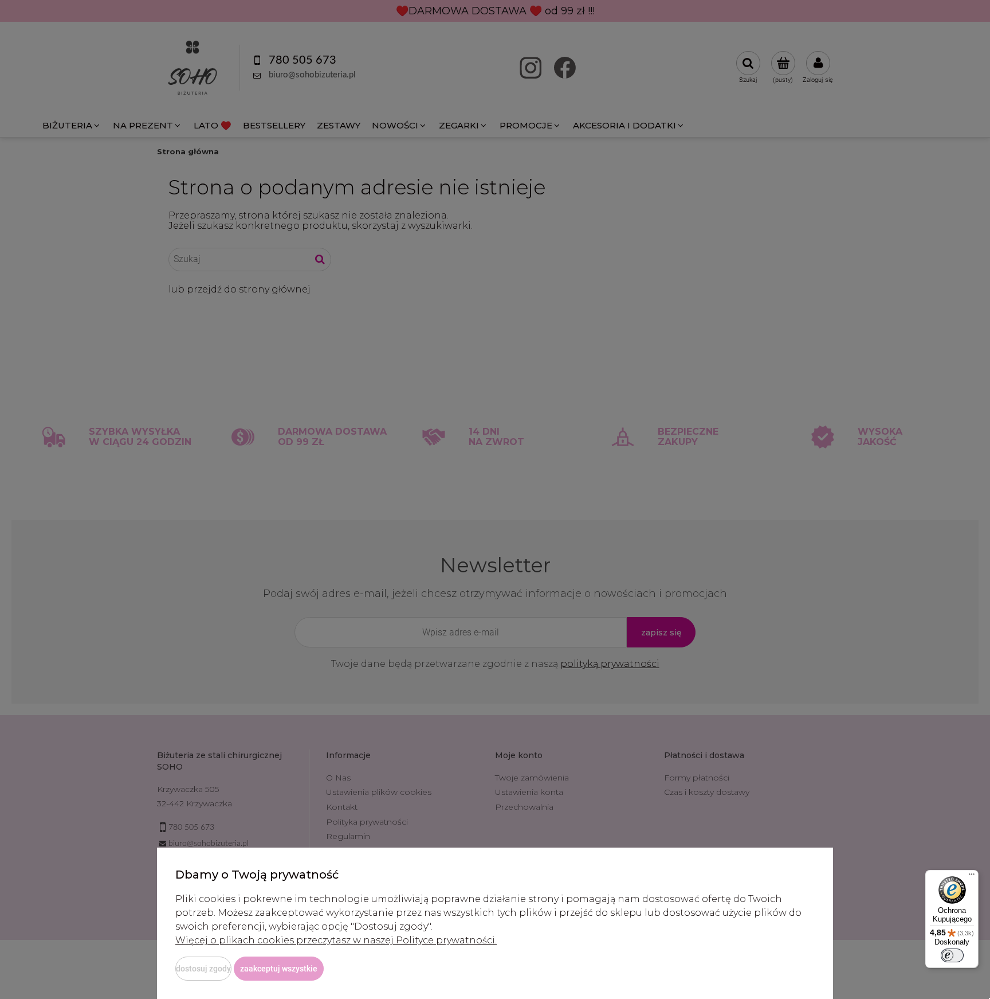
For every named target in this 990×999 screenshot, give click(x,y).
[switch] (952, 955)
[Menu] (972, 877)
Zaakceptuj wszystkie (278, 968)
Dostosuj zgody (203, 968)
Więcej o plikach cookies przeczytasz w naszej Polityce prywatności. (336, 940)
